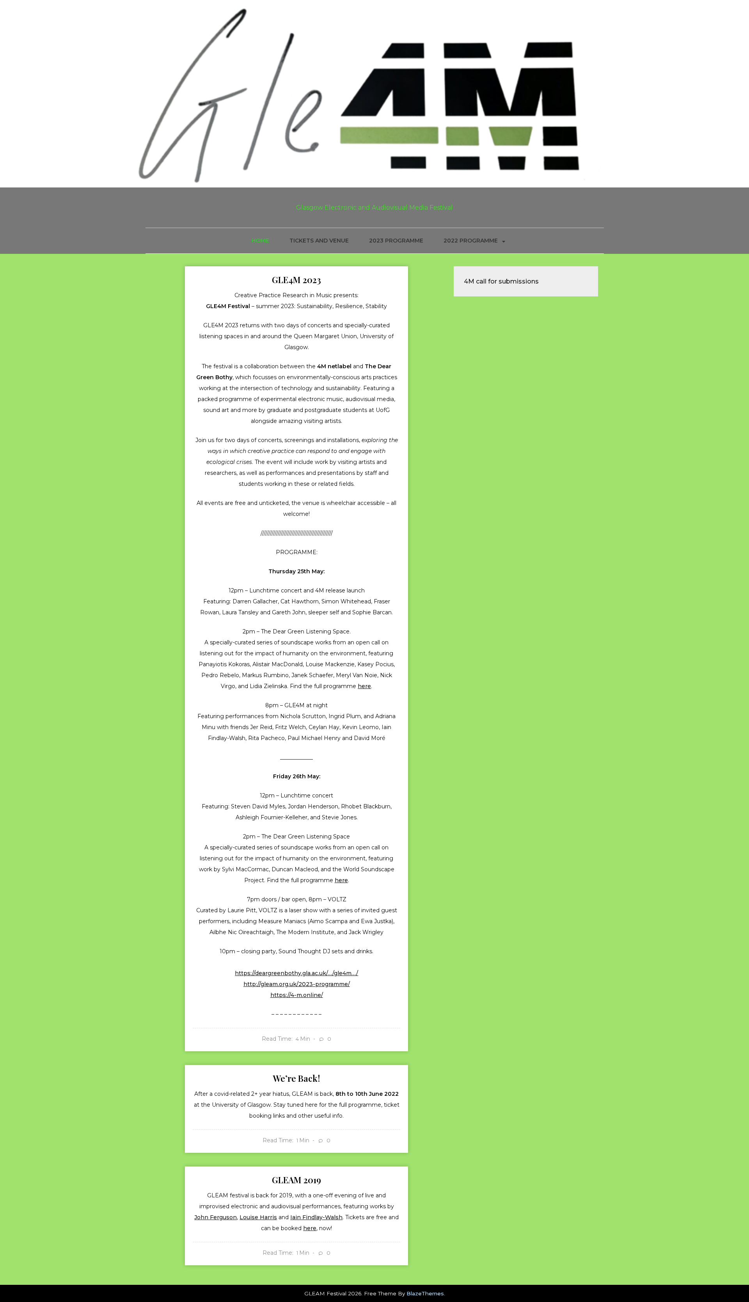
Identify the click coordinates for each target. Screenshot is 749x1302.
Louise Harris (258, 1217)
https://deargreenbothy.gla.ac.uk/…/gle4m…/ (296, 973)
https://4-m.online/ (296, 995)
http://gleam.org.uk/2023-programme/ (296, 984)
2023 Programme (396, 240)
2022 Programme (471, 240)
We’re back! (296, 1078)
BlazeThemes (425, 1293)
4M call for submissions (501, 281)
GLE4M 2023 (296, 279)
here (364, 686)
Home (260, 240)
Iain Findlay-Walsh (316, 1217)
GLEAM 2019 (296, 1180)
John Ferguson (215, 1217)
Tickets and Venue (319, 240)
